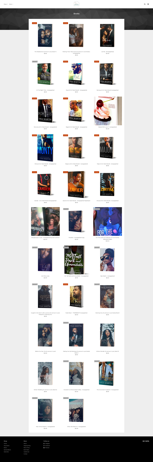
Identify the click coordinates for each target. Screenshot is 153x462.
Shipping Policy (27, 445)
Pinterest (47, 447)
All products (6, 445)
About (25, 443)
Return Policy (27, 447)
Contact (25, 453)
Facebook (47, 445)
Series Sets (6, 451)
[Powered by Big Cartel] (146, 441)
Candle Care (26, 451)
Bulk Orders (26, 449)
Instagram (47, 443)
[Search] (145, 4)
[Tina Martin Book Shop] (76, 4)
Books (5, 447)
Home (5, 443)
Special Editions (7, 449)
